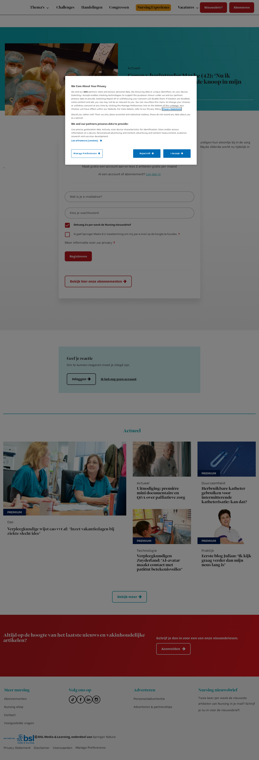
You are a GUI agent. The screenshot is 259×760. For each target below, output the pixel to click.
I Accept (175, 153)
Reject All (145, 153)
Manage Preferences (85, 153)
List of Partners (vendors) (85, 140)
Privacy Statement (171, 109)
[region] (131, 120)
